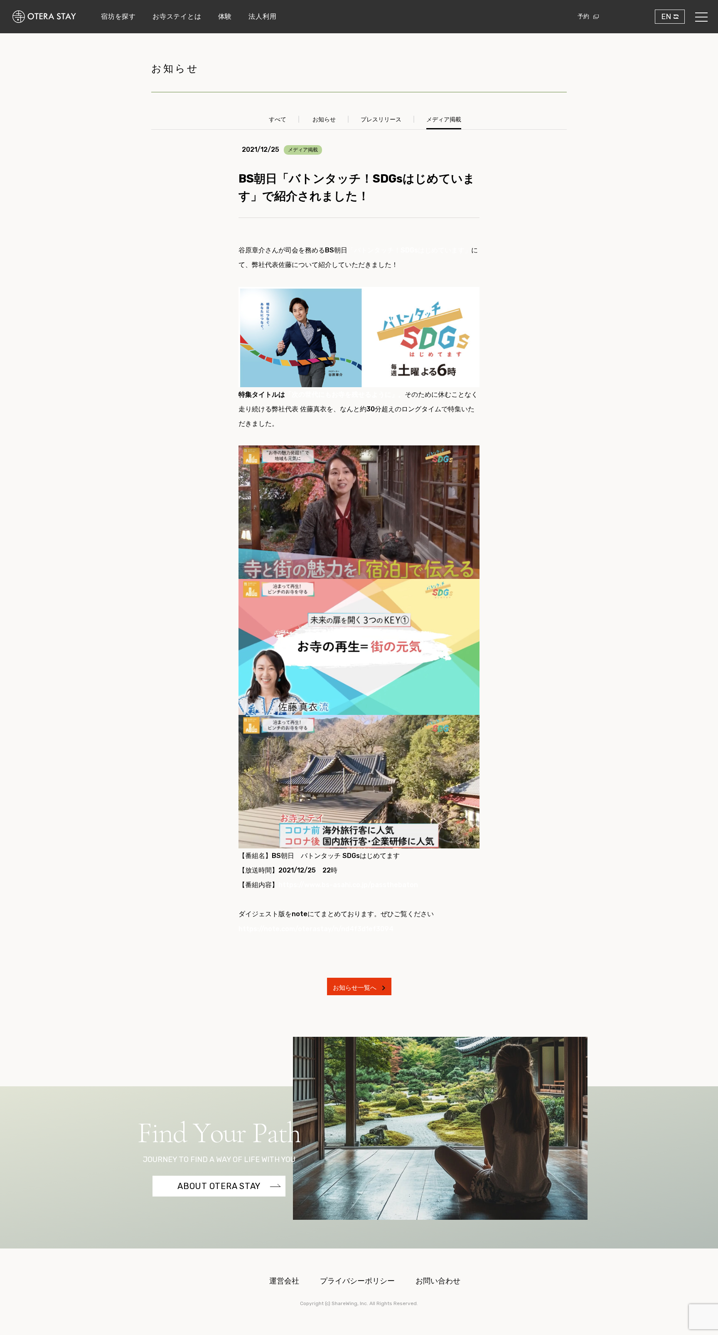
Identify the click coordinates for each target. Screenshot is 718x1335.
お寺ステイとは (177, 16)
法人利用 (262, 16)
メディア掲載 (443, 119)
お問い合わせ (438, 1281)
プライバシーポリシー (357, 1281)
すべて (277, 119)
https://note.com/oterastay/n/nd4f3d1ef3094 (316, 929)
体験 (225, 16)
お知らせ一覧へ (355, 987)
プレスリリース (381, 119)
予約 (583, 16)
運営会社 (284, 1281)
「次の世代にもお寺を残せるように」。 (345, 394)
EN (666, 16)
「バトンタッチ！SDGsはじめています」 (409, 250)
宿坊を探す (118, 16)
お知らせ (324, 119)
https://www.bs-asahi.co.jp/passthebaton (348, 885)
